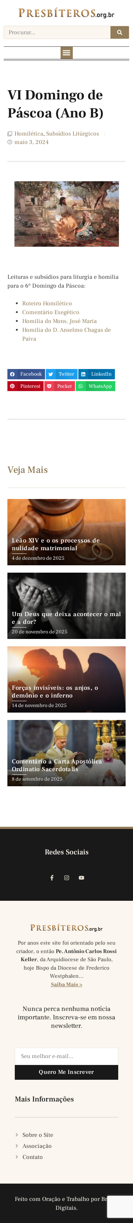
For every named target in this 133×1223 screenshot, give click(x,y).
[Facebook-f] (51, 878)
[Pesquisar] (119, 32)
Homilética (28, 133)
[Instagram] (66, 878)
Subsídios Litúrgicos (72, 133)
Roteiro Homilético (47, 303)
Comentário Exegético (50, 312)
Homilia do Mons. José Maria (59, 321)
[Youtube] (81, 878)
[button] (67, 53)
